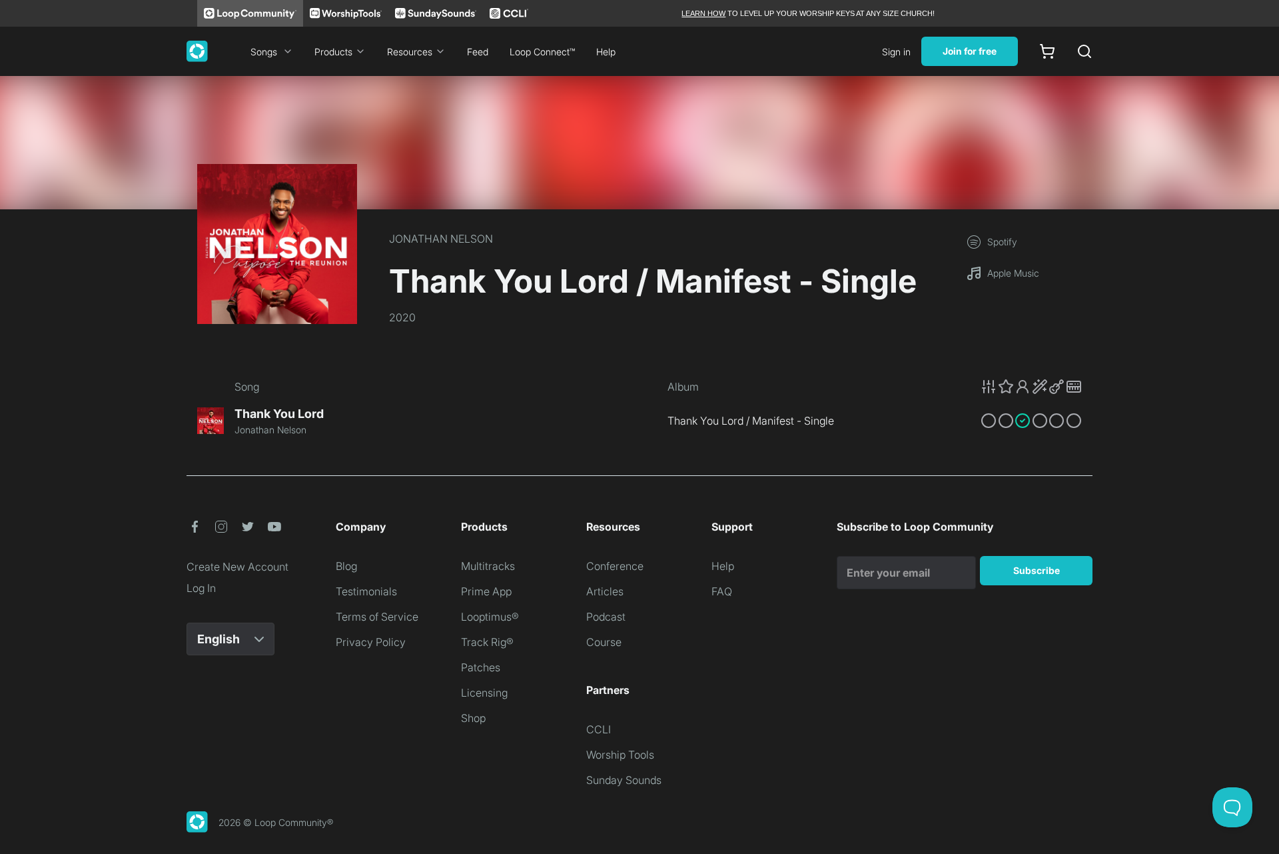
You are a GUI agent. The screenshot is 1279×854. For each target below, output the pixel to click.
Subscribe (1036, 570)
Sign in (896, 51)
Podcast (606, 616)
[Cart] (1047, 51)
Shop (473, 718)
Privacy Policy (371, 642)
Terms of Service (377, 616)
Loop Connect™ (542, 51)
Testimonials (366, 591)
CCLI (598, 729)
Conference (614, 566)
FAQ (721, 591)
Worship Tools (620, 754)
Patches (480, 667)
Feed (477, 51)
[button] (1031, 387)
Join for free (970, 51)
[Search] (1084, 51)
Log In (201, 588)
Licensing (484, 692)
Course (604, 642)
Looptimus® (490, 616)
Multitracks (488, 566)
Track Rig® (487, 642)
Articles (605, 591)
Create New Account (237, 566)
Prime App (486, 591)
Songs (263, 51)
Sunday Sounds (623, 780)
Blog (346, 566)
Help (606, 51)
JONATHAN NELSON (441, 238)
